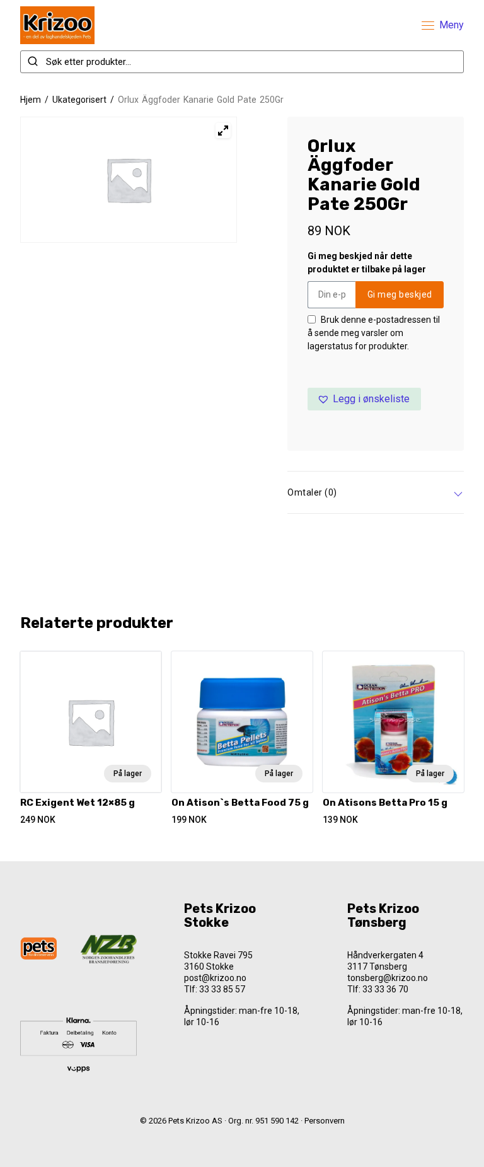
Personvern (324, 1120)
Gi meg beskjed (399, 294)
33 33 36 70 (385, 989)
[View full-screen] (223, 130)
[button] (364, 399)
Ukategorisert (79, 100)
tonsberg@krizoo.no (387, 978)
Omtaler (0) (312, 492)
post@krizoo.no (215, 978)
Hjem (30, 100)
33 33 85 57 (222, 989)
